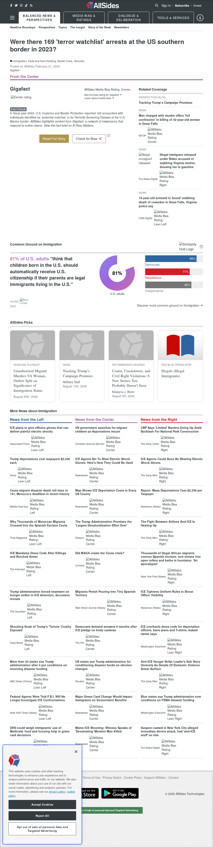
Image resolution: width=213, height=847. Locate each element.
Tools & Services (173, 18)
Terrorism (79, 61)
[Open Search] (156, 5)
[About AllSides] (200, 18)
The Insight (77, 27)
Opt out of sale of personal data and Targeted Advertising (106, 810)
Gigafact (14, 70)
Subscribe (182, 5)
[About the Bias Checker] (108, 135)
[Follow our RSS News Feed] (31, 5)
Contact (173, 778)
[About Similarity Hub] (201, 246)
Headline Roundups (22, 27)
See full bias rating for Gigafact (101, 94)
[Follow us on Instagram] (21, 5)
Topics (62, 27)
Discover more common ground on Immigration (168, 305)
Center (125, 89)
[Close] (76, 751)
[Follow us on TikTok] (26, 5)
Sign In (166, 5)
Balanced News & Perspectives (39, 18)
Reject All (42, 816)
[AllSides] (103, 5)
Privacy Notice (112, 778)
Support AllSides (155, 778)
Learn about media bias (97, 98)
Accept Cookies (42, 804)
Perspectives (47, 27)
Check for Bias (86, 138)
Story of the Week (99, 27)
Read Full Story (54, 138)
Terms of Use (91, 778)
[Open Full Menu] (12, 17)
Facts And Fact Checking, (42, 61)
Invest (197, 5)
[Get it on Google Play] (120, 793)
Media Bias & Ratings (84, 18)
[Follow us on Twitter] (16, 5)
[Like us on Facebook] (11, 5)
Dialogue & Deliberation (128, 18)
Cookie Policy (133, 778)
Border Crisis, (65, 61)
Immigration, (20, 61)
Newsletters (121, 27)
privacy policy (57, 791)
